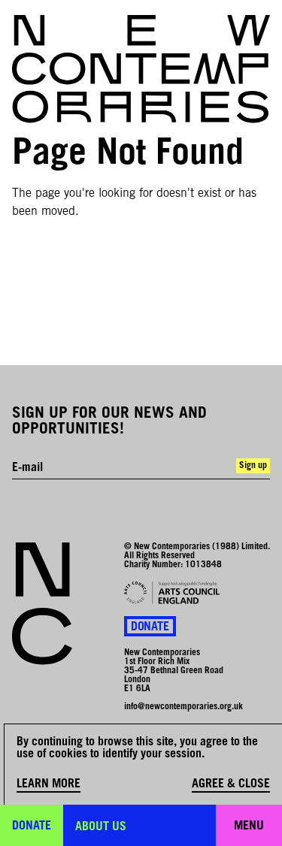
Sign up (253, 465)
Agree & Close (231, 784)
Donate (150, 627)
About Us (100, 827)
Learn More (48, 784)
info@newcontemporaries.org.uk (183, 707)
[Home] (141, 69)
